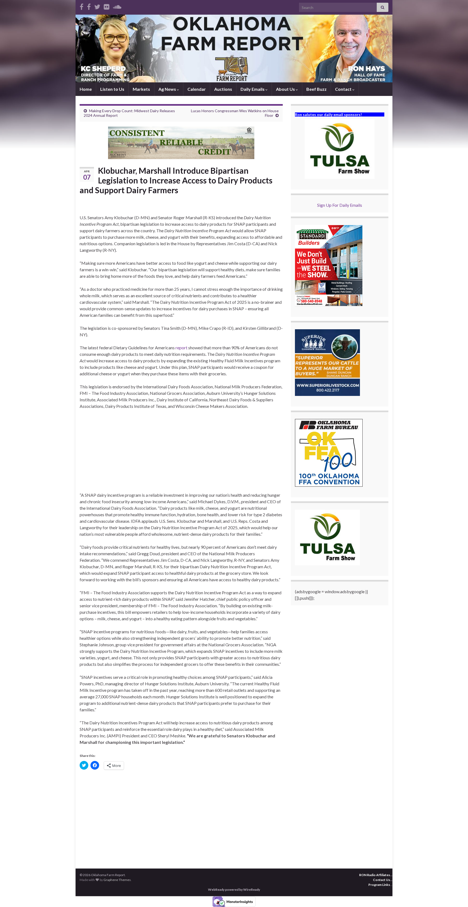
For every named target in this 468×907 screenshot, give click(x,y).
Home (86, 89)
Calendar (196, 89)
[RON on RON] (97, 6)
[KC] (89, 6)
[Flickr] (106, 6)
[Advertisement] (181, 454)
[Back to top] (456, 895)
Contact (343, 89)
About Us (286, 89)
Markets (141, 89)
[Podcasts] (117, 6)
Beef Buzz (316, 89)
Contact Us (381, 880)
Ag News (167, 89)
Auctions (223, 89)
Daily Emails (252, 89)
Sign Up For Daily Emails (339, 205)
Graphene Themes (117, 880)
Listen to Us (112, 89)
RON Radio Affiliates (374, 875)
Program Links (379, 885)
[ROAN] (81, 6)
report (181, 347)
